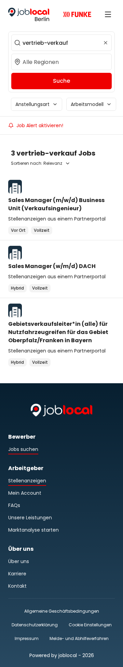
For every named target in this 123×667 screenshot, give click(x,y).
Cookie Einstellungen (90, 625)
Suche (61, 81)
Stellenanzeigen (27, 480)
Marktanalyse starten (33, 529)
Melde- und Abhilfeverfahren (79, 638)
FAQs (14, 505)
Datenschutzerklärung (35, 625)
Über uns (18, 561)
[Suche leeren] (105, 42)
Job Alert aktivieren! (39, 125)
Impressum (27, 638)
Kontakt (17, 586)
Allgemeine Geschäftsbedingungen (61, 611)
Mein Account (24, 493)
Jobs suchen (23, 449)
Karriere (17, 573)
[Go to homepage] (28, 14)
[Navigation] (108, 14)
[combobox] (61, 43)
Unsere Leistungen (30, 517)
